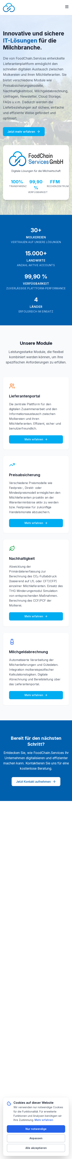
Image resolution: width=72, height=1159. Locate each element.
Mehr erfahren (34, 439)
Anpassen (36, 1138)
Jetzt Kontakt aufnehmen (33, 781)
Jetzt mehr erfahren (21, 131)
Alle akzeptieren (36, 1147)
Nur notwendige (36, 1128)
